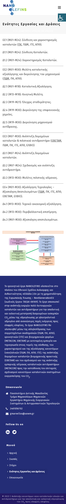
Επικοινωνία (16, 477)
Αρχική (13, 453)
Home (15, 31)
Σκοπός (13, 459)
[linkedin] (8, 432)
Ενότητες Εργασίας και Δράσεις (27, 471)
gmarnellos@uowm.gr (22, 413)
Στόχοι (12, 465)
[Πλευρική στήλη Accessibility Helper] (62, 17)
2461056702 (16, 408)
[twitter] (14, 432)
